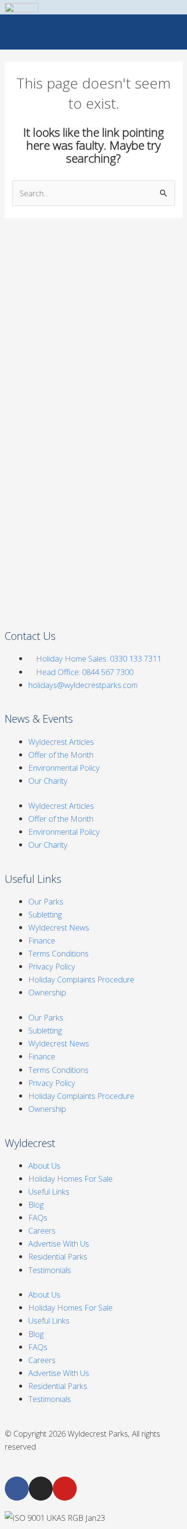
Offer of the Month (61, 754)
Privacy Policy (51, 966)
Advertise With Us (58, 1243)
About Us (44, 1165)
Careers (42, 1230)
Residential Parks (57, 1256)
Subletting (45, 914)
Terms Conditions (58, 953)
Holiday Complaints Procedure (81, 979)
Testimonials (49, 1269)
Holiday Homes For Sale (70, 1178)
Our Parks (45, 901)
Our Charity (48, 780)
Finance (41, 940)
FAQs (37, 1217)
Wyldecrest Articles (61, 741)
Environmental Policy (64, 767)
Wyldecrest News (58, 927)
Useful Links (49, 1191)
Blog (36, 1204)
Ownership (47, 992)
